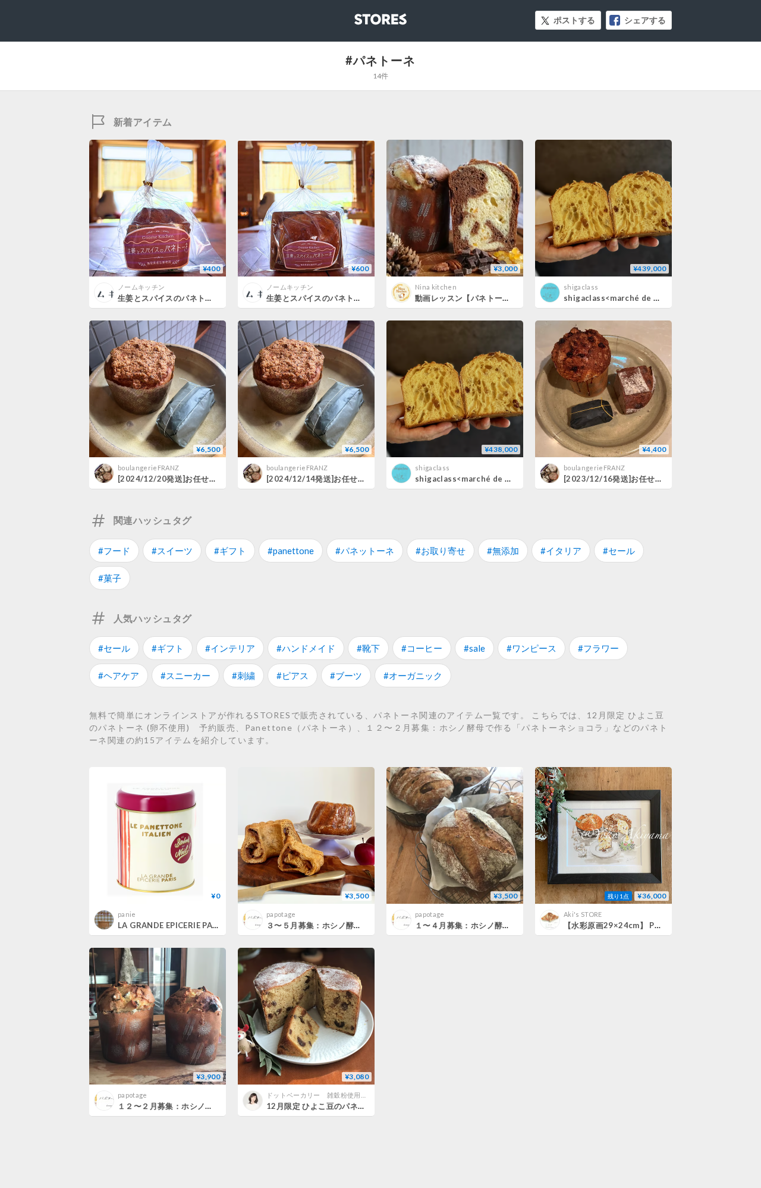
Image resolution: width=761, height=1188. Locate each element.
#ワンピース (531, 648)
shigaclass (581, 287)
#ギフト (230, 550)
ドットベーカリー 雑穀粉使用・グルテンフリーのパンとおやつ (364, 1095)
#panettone (291, 550)
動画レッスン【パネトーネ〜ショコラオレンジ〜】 (506, 298)
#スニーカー (185, 675)
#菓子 (109, 578)
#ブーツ (346, 675)
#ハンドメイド (305, 648)
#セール (619, 550)
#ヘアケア (118, 675)
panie (127, 914)
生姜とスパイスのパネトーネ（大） (330, 298)
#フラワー (598, 648)
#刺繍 (243, 675)
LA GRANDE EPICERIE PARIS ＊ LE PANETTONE (207, 925)
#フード (114, 550)
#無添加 (503, 550)
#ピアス (292, 675)
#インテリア (230, 648)
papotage (281, 914)
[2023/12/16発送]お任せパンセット (629, 478)
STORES (361, 16)
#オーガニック (412, 675)
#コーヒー (421, 648)
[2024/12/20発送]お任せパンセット (183, 478)
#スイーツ (172, 550)
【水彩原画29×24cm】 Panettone (627, 925)
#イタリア (560, 550)
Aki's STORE (583, 914)
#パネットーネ (364, 550)
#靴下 (368, 648)
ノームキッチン (141, 287)
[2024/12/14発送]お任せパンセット (332, 478)
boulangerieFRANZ (148, 468)
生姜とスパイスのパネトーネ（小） (181, 298)
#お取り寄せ (441, 550)
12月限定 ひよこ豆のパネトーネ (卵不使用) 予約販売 (363, 1106)
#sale (474, 648)
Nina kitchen (436, 287)
